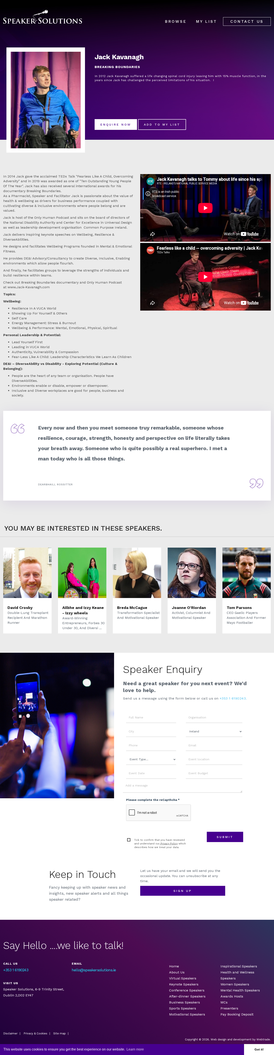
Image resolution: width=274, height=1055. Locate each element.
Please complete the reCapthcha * (153, 799)
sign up (182, 891)
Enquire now (115, 124)
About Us (177, 972)
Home (174, 966)
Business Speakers (184, 1002)
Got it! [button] (259, 1049)
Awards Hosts (231, 996)
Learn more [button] (135, 1049)
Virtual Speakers (182, 978)
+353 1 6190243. (233, 698)
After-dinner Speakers (187, 996)
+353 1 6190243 (15, 970)
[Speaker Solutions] (42, 17)
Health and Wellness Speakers (237, 975)
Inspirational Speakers (238, 966)
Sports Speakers (182, 1008)
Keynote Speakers (183, 984)
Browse (176, 21)
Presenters (229, 1008)
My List (206, 21)
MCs (224, 1002)
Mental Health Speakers (240, 990)
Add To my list (162, 124)
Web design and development (231, 1039)
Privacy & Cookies (35, 1033)
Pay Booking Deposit (236, 1014)
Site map (59, 1033)
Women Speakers (234, 984)
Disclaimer (10, 1033)
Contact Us (247, 21)
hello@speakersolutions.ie (94, 970)
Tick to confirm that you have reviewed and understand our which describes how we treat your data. (160, 843)
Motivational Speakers (187, 1014)
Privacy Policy (169, 843)
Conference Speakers (186, 990)
